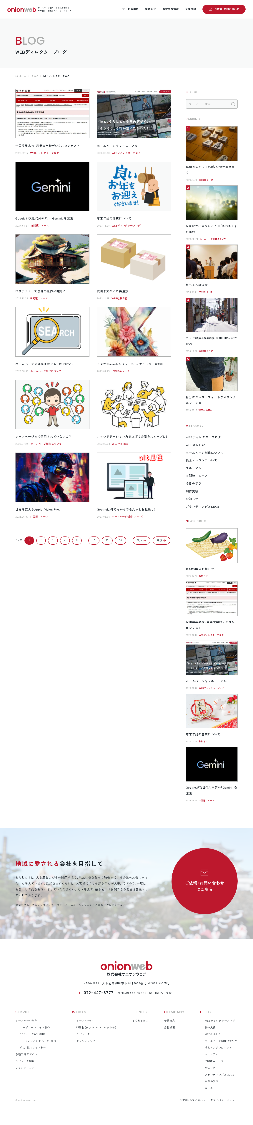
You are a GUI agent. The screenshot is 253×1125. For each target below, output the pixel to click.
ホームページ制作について (45, 371)
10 (94, 540)
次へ (139, 540)
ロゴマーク (83, 1034)
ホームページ (84, 1020)
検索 (233, 103)
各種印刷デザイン (26, 1054)
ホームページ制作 (26, 1020)
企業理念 (169, 1020)
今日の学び (194, 483)
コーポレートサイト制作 (35, 1027)
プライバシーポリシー (224, 1100)
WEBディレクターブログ (44, 153)
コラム (209, 1088)
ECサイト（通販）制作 (33, 1034)
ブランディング (25, 1068)
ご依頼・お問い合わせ (226, 9)
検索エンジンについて (201, 460)
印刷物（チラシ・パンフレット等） (96, 1027)
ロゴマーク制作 (25, 1061)
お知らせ (192, 498)
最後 (159, 540)
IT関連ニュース (40, 225)
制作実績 (192, 491)
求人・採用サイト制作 (33, 1047)
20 (107, 540)
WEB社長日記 (119, 298)
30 (120, 540)
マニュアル (194, 468)
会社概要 (169, 1027)
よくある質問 (140, 1020)
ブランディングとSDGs (202, 506)
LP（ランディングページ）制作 (38, 1041)
